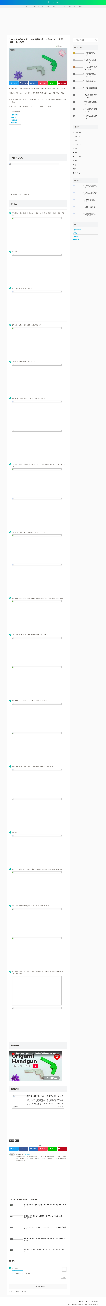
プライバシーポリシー (83, 1301)
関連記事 (14, 122)
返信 (64, 1277)
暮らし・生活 (77, 157)
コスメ (75, 141)
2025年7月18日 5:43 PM (17, 1270)
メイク (75, 149)
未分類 (75, 161)
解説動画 (14, 120)
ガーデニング (77, 137)
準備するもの (15, 115)
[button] (96, 40)
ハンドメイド (77, 145)
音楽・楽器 (76, 173)
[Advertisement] (53, 21)
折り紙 (12, 1140)
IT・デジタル (77, 133)
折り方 (13, 117)
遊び (17, 1140)
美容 (74, 165)
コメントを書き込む (38, 1286)
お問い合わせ (94, 1301)
